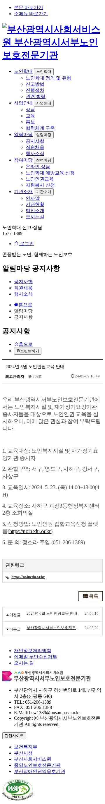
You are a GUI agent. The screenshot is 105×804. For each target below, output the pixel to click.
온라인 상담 (38, 166)
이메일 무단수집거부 (35, 656)
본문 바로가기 (28, 7)
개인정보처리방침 (32, 650)
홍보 (30, 121)
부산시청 (23, 752)
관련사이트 (14, 735)
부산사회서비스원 (32, 759)
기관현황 (35, 204)
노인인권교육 (40, 178)
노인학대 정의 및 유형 (48, 77)
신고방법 (35, 84)
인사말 (33, 198)
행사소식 (35, 153)
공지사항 (35, 141)
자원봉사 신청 (40, 185)
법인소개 (35, 210)
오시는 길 (24, 662)
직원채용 (35, 147)
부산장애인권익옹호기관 (39, 771)
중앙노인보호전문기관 (37, 765)
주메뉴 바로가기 (31, 13)
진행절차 (35, 90)
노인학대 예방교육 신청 (50, 172)
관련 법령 (36, 96)
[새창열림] (17, 798)
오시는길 (35, 216)
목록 (93, 596)
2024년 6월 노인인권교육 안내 (52, 613)
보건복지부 (25, 746)
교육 (30, 115)
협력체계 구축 (40, 128)
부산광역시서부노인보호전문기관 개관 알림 (54, 628)
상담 (30, 109)
